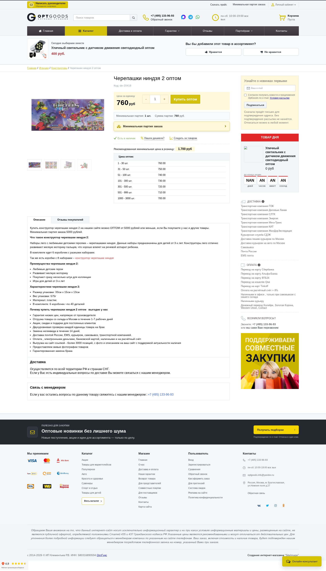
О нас (141, 464)
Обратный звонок (161, 19)
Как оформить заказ (199, 478)
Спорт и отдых (90, 488)
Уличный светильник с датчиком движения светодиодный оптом (280, 156)
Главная (31, 68)
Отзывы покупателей (70, 219)
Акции (85, 460)
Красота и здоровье (92, 478)
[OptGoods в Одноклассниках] (283, 505)
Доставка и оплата (148, 469)
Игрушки (44, 68)
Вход (191, 460)
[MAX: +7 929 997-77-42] (183, 17)
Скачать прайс (218, 4)
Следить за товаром (185, 138)
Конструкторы (59, 68)
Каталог (87, 453)
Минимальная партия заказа (249, 4)
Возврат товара (146, 478)
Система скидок (196, 488)
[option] (270, 361)
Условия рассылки (279, 98)
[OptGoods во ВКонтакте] (259, 505)
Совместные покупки (149, 488)
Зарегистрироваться (199, 464)
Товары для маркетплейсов (96, 464)
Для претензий (196, 483)
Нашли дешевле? (154, 138)
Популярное (88, 469)
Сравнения (194, 469)
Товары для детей (91, 493)
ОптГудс (102, 555)
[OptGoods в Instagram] (275, 505)
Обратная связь (256, 493)
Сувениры (87, 483)
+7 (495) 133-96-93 (162, 15)
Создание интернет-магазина (266, 555)
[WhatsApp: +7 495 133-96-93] (198, 17)
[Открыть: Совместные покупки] (270, 361)
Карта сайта (145, 506)
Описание (39, 219)
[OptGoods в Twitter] (267, 505)
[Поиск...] (133, 17)
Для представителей (149, 483)
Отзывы (142, 497)
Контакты (143, 502)
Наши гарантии (146, 474)
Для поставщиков (147, 493)
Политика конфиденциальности (205, 497)
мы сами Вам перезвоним (262, 327)
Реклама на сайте (197, 493)
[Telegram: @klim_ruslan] (191, 17)
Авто (84, 474)
